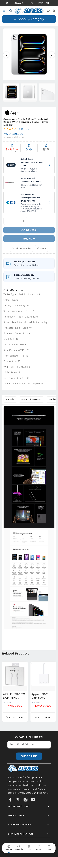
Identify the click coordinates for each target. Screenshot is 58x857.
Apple (29, 149)
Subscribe (29, 756)
